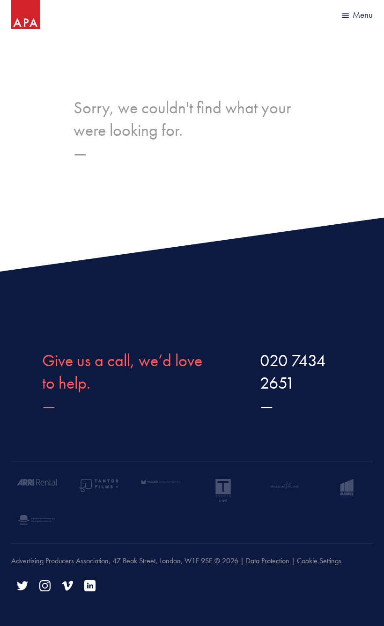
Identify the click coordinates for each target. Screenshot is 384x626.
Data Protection (267, 561)
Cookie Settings (319, 561)
